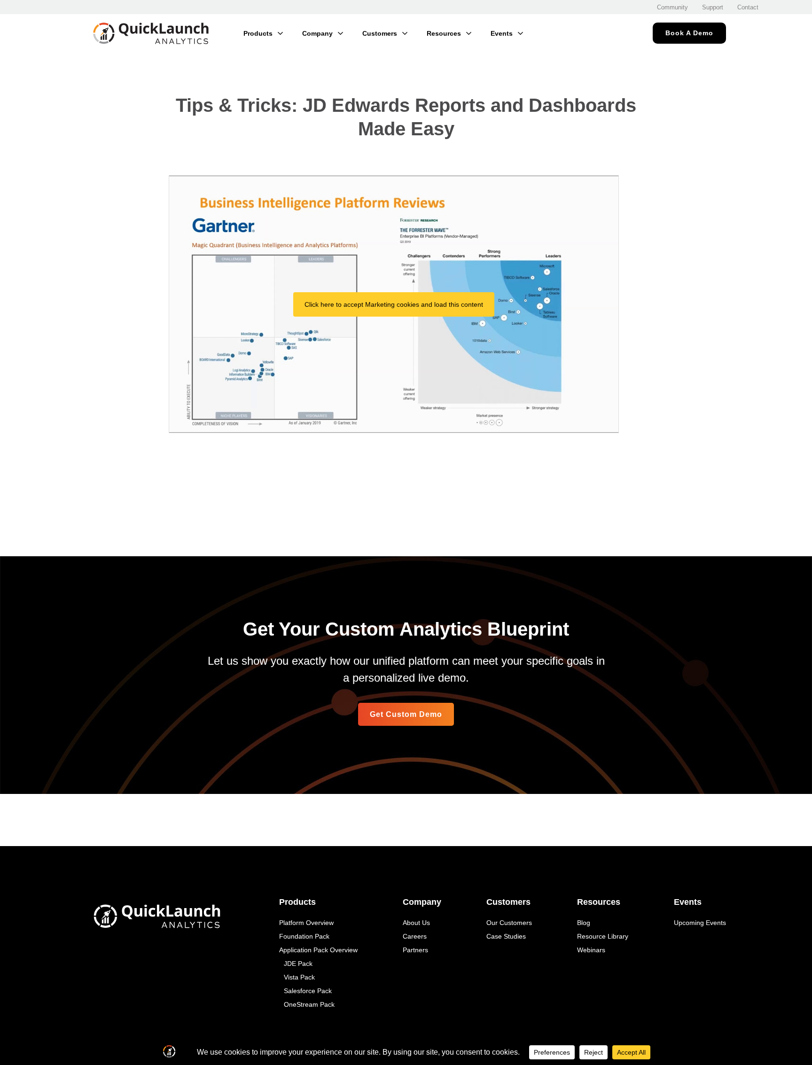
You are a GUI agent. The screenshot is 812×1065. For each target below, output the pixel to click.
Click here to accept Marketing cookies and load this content (393, 304)
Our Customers (509, 922)
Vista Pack (299, 977)
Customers (379, 33)
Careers (415, 936)
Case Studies (506, 936)
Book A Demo (689, 33)
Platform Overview (306, 922)
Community (672, 7)
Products (258, 33)
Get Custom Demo (406, 714)
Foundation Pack (304, 936)
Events (502, 33)
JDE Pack (298, 963)
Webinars (591, 950)
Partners (415, 950)
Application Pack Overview (318, 950)
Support (712, 7)
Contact (747, 7)
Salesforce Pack (308, 991)
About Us (416, 922)
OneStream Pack (309, 1004)
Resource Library (602, 936)
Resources (444, 33)
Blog (583, 922)
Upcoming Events (700, 922)
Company (317, 33)
